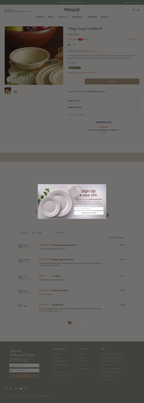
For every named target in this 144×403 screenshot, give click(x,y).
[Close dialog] (105, 185)
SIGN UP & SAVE (89, 213)
